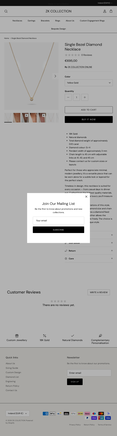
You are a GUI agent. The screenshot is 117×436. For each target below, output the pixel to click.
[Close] (86, 196)
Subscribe (58, 230)
